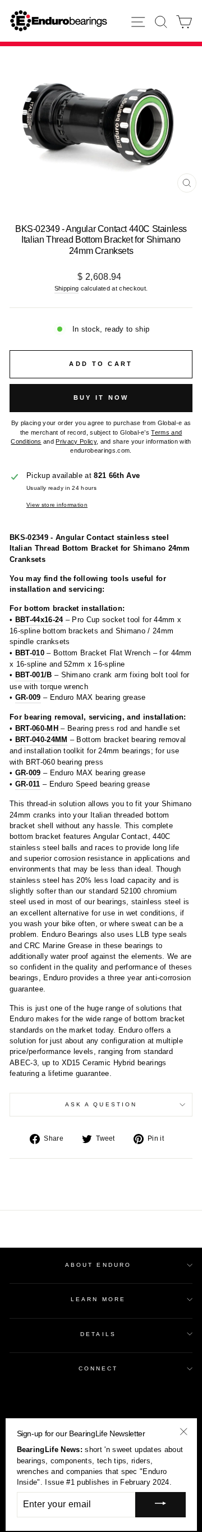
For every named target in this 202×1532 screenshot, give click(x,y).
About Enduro (98, 1265)
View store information (57, 505)
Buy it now (101, 397)
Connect (98, 1368)
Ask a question (101, 1104)
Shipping (66, 288)
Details (98, 1334)
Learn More (98, 1299)
